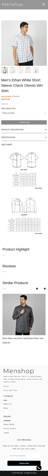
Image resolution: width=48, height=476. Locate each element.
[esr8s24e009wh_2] (24, 43)
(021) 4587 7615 (10, 390)
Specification (8, 137)
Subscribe (24, 463)
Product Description (12, 130)
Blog (6, 408)
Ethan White (9, 424)
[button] (24, 129)
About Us (8, 404)
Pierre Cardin (10, 428)
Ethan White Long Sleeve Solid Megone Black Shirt (22, 338)
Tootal (6, 433)
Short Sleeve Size (8, 108)
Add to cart (25, 122)
